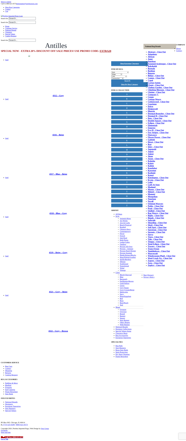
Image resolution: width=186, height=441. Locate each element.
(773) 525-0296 (8, 425)
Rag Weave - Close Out (158, 213)
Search (127, 81)
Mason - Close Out (156, 189)
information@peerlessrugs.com (27, 4)
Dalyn (150, 106)
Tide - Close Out (155, 239)
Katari (151, 175)
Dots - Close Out (155, 118)
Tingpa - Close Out (156, 241)
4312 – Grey (58, 95)
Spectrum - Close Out (157, 230)
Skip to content (6, 2)
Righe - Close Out (155, 215)
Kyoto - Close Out (156, 180)
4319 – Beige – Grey (58, 252)
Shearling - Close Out (157, 223)
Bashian (151, 71)
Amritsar (152, 61)
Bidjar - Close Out (156, 75)
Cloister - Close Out (156, 92)
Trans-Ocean (153, 249)
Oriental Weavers (155, 204)
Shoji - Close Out (155, 225)
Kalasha (151, 161)
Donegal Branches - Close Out (161, 113)
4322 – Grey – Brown (58, 331)
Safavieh (151, 220)
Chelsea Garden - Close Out (160, 87)
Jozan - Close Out (156, 158)
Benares (151, 73)
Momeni (151, 194)
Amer (150, 59)
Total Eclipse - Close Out (158, 244)
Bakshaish (152, 66)
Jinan (150, 156)
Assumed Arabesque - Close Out (162, 64)
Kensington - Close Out (158, 177)
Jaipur (151, 151)
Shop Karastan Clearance (129, 63)
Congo (151, 97)
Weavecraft (153, 253)
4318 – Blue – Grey (58, 213)
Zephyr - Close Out (156, 265)
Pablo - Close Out (155, 206)
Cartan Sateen (154, 83)
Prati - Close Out (155, 208)
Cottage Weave (154, 99)
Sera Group (45, 428)
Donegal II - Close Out (158, 116)
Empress (151, 128)
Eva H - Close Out (156, 130)
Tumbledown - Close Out (159, 251)
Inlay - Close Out (155, 147)
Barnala (151, 68)
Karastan (152, 170)
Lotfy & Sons (154, 185)
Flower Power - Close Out (159, 137)
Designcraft (153, 109)
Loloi (150, 182)
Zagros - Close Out (156, 260)
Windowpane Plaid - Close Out (161, 256)
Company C (153, 94)
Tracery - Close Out (156, 246)
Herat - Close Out (155, 142)
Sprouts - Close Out (156, 232)
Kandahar (152, 168)
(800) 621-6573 (22, 425)
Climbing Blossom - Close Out (161, 90)
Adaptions (152, 54)
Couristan (152, 104)
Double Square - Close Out (159, 121)
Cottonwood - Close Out (158, 102)
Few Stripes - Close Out (158, 132)
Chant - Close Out (156, 85)
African (151, 57)
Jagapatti (152, 149)
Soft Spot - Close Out (157, 227)
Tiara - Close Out (155, 237)
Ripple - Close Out (156, 218)
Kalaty (151, 163)
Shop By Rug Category (129, 84)
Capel (150, 80)
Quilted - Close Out (156, 211)
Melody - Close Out (156, 192)
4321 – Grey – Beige (58, 292)
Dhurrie (151, 111)
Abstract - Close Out (157, 52)
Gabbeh (151, 140)
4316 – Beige (58, 135)
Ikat (149, 144)
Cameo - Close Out (156, 78)
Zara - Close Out (155, 263)
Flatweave (152, 135)
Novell (150, 201)
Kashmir (152, 173)
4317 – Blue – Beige (58, 174)
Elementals (152, 125)
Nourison (152, 199)
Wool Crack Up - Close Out (160, 258)
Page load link (6, 432)
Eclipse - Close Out (156, 123)
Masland (152, 187)
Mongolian (152, 196)
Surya (150, 234)
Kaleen (151, 166)
